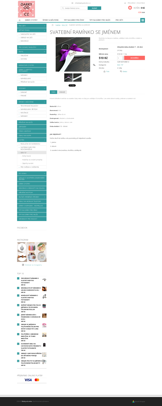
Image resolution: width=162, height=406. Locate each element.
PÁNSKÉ (23, 96)
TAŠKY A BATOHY (25, 131)
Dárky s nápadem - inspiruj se (31, 206)
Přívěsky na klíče (27, 82)
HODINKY (22, 88)
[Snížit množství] (123, 59)
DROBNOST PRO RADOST (28, 219)
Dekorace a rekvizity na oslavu (32, 188)
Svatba (21, 140)
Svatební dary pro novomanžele (28, 148)
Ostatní (24, 59)
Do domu (22, 173)
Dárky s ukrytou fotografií (25, 70)
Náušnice (24, 113)
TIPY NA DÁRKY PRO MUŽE (99, 20)
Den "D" (24, 153)
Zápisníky (22, 127)
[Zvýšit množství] (123, 57)
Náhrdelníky (26, 78)
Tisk (107, 71)
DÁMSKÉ (24, 92)
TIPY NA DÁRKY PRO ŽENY (74, 20)
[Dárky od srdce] (26, 9)
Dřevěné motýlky (26, 192)
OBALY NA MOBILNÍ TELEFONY (30, 201)
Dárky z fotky (31, 20)
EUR (143, 12)
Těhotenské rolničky (29, 106)
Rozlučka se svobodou (30, 144)
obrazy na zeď (26, 37)
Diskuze (62, 92)
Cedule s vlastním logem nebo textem (32, 178)
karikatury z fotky (26, 65)
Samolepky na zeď (28, 34)
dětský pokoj (24, 30)
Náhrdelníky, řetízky (29, 109)
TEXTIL (21, 52)
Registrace (141, 3)
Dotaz (125, 71)
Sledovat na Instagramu (33, 265)
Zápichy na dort (28, 163)
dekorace (25, 41)
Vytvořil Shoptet (140, 401)
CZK (139, 12)
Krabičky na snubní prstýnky (32, 160)
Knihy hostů (26, 156)
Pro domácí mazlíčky (27, 47)
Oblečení (24, 55)
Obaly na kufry (25, 135)
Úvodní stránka (19, 20)
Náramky (24, 75)
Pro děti (119, 20)
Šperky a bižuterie (51, 20)
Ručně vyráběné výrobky (29, 197)
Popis (53, 92)
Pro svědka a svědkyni (30, 167)
